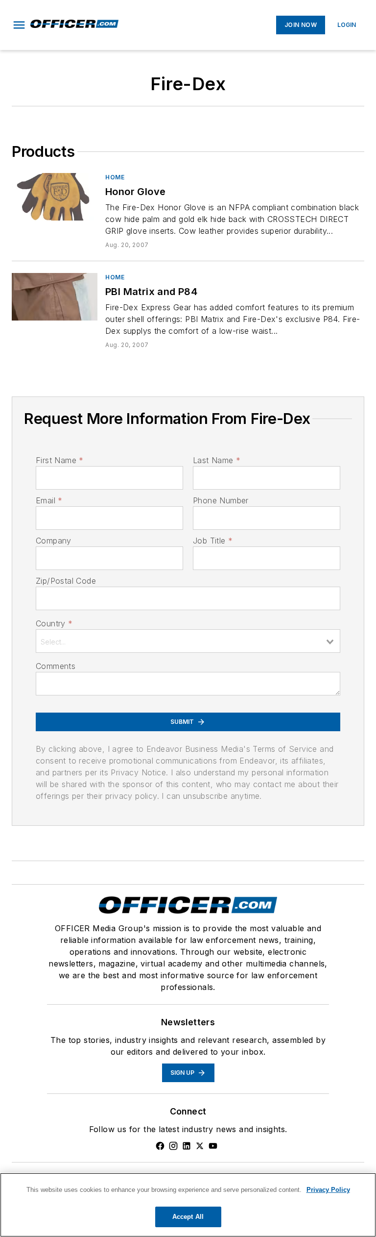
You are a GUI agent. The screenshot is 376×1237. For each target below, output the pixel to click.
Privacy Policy (328, 1189)
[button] (19, 25)
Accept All (188, 1216)
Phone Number (221, 500)
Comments (55, 666)
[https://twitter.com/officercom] (200, 1146)
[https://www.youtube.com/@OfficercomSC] (213, 1146)
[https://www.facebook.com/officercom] (160, 1146)
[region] (188, 1205)
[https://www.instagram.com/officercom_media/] (173, 1146)
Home (114, 177)
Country (54, 623)
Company (53, 540)
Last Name (216, 460)
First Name (59, 460)
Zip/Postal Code (66, 581)
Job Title (213, 540)
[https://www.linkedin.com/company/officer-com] (186, 1146)
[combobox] (188, 641)
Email (49, 500)
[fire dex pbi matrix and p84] (54, 297)
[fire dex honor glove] (54, 197)
